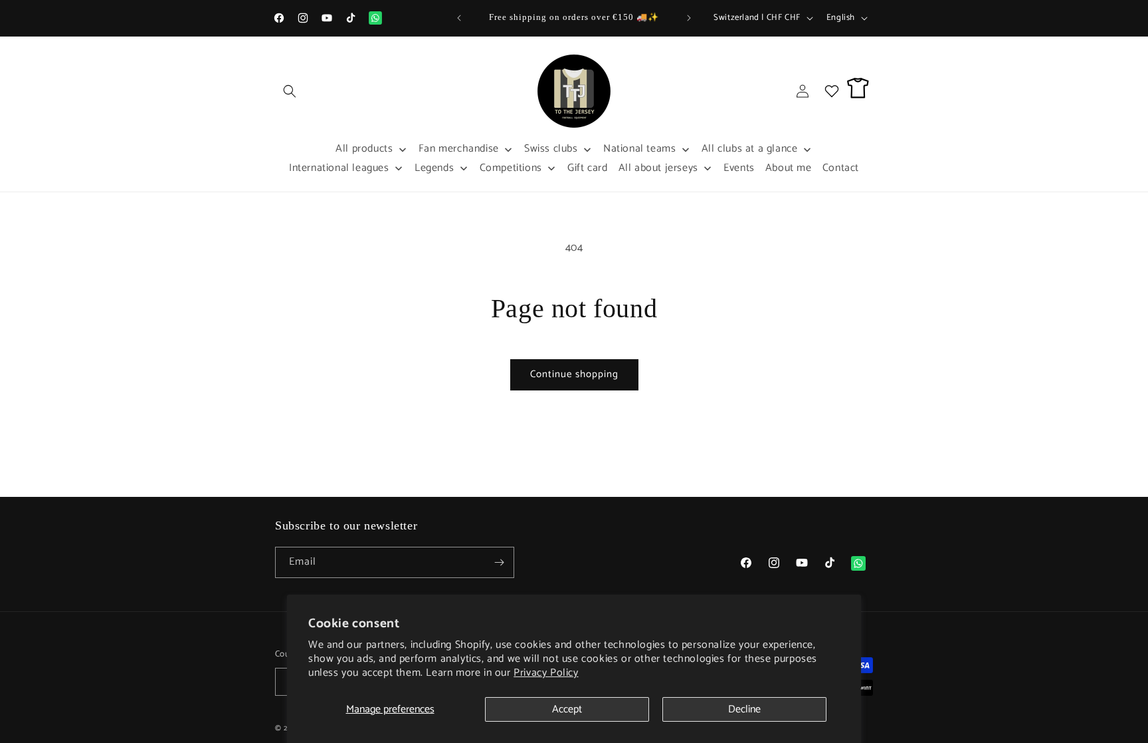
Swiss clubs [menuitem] (551, 149)
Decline (744, 709)
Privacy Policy (546, 673)
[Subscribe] (499, 562)
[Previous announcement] (459, 18)
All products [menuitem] (364, 149)
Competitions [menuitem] (511, 168)
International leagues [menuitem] (339, 168)
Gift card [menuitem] (587, 168)
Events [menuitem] (739, 168)
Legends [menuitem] (434, 168)
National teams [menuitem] (639, 149)
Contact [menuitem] (840, 168)
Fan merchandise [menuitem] (459, 149)
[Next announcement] (689, 18)
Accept (567, 709)
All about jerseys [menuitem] (658, 168)
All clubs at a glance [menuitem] (750, 149)
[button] (289, 91)
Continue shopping (574, 374)
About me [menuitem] (788, 168)
